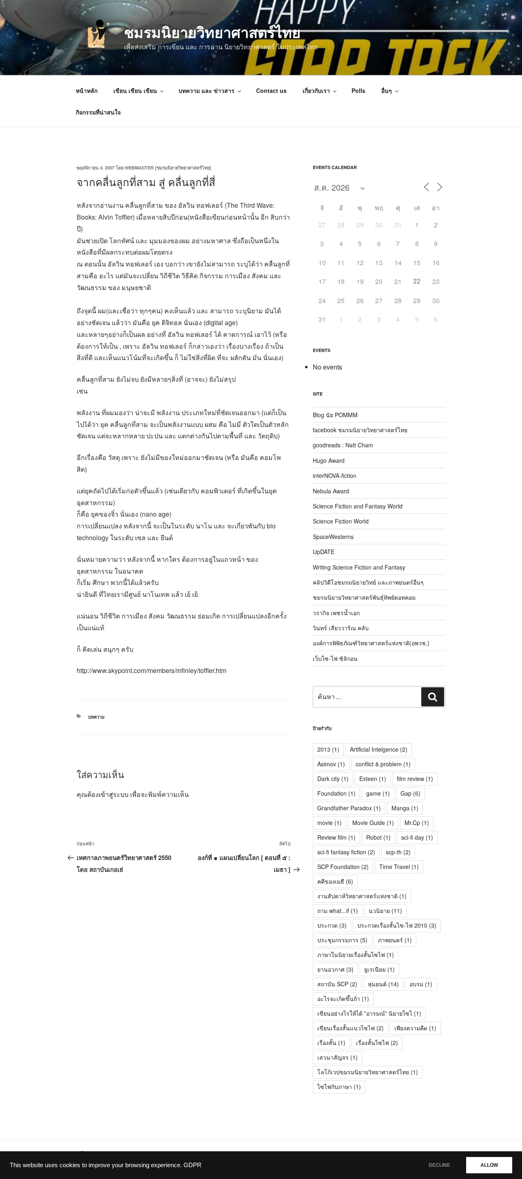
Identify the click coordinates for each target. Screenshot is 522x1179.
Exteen (372, 778)
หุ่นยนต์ (383, 984)
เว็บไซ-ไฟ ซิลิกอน (335, 658)
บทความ (96, 717)
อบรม (420, 984)
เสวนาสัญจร (337, 1057)
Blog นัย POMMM (335, 415)
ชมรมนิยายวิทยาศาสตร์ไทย (212, 31)
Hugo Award (329, 460)
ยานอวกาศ (335, 969)
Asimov (331, 764)
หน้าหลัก (86, 90)
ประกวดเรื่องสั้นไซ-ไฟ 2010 (396, 925)
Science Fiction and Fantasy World (358, 506)
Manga (405, 808)
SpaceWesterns (333, 536)
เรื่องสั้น (331, 1042)
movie (329, 822)
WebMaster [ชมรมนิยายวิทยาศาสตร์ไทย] (168, 168)
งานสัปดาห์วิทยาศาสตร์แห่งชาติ (362, 896)
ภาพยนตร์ (395, 940)
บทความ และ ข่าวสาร (206, 90)
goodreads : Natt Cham (343, 445)
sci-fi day (417, 837)
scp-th (398, 852)
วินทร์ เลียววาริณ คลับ (341, 628)
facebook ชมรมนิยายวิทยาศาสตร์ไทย (360, 430)
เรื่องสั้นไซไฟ (377, 1042)
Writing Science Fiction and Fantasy (359, 567)
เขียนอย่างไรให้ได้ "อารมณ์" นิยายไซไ (369, 1013)
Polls (358, 90)
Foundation (336, 793)
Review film (336, 837)
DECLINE (439, 1165)
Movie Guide (373, 822)
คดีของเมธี (335, 881)
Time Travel (399, 866)
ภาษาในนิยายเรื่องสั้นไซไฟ (355, 954)
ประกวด (332, 925)
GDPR (192, 1165)
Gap (410, 793)
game (378, 793)
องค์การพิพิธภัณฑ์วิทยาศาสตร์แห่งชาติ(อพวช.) (371, 643)
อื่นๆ (386, 90)
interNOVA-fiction (334, 475)
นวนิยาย (385, 910)
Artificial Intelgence (378, 749)
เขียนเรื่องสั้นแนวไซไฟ (350, 1028)
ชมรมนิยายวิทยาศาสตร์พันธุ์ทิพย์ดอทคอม (364, 597)
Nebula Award (331, 491)
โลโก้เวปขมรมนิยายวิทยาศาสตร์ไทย (367, 1072)
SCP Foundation (343, 866)
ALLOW (489, 1165)
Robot (378, 837)
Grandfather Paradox (349, 808)
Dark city (333, 778)
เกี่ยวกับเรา (316, 90)
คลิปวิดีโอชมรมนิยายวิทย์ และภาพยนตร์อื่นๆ (368, 582)
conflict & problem (383, 764)
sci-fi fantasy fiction (346, 852)
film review (415, 778)
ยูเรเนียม (379, 969)
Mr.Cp (417, 822)
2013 (328, 749)
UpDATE (323, 552)
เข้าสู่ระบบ (113, 794)
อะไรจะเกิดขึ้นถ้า (343, 998)
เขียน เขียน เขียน (135, 90)
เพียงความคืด (415, 1028)
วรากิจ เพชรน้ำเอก (336, 613)
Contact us (271, 90)
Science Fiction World (341, 521)
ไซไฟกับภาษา (339, 1086)
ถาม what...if (337, 910)
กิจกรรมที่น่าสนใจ (98, 112)
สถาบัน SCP (337, 984)
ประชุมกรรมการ (342, 940)
